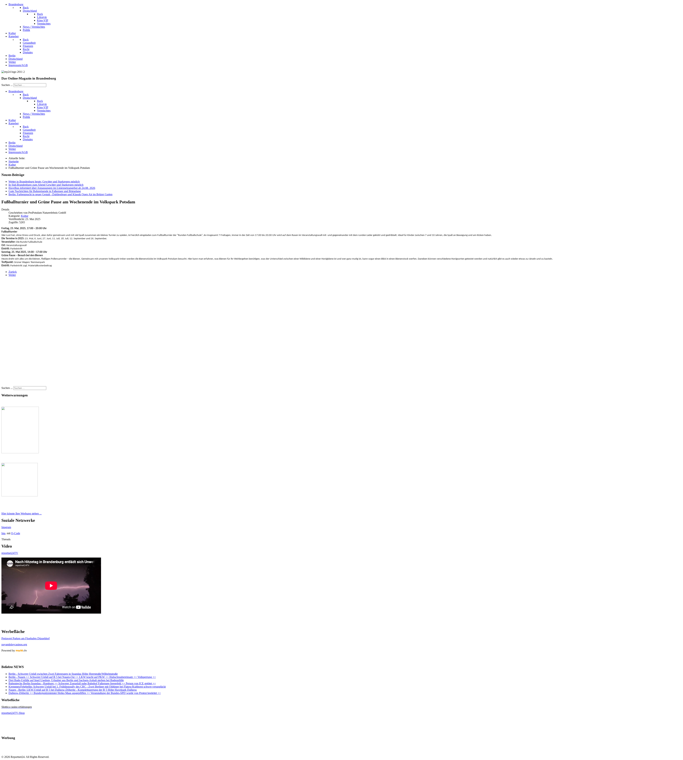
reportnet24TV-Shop (13, 712)
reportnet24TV (9, 553)
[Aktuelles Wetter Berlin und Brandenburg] (19, 495)
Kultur (24, 215)
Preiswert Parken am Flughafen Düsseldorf (25, 638)
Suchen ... (7, 84)
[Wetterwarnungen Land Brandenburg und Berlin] (20, 452)
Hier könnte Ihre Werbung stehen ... (21, 513)
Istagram (6, 527)
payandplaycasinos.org (14, 644)
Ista (3, 533)
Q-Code (15, 533)
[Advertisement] (108, 332)
